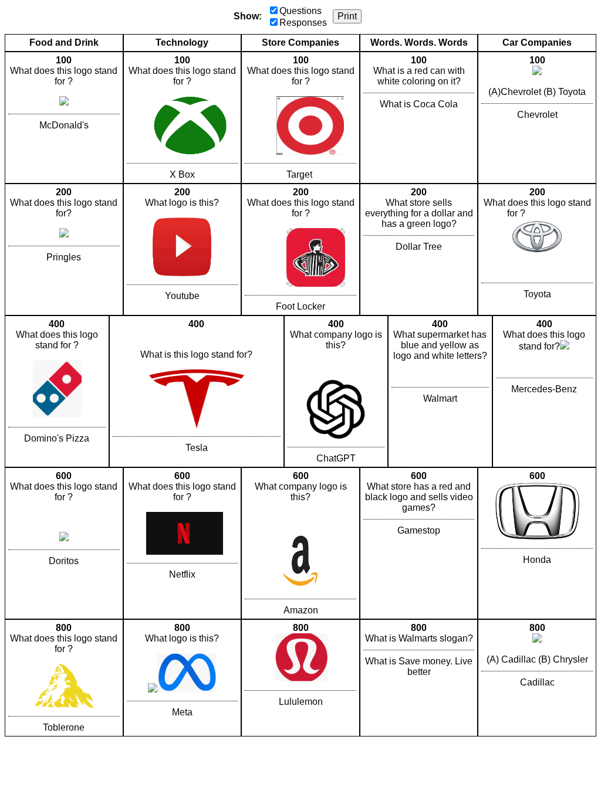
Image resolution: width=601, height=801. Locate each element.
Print (347, 16)
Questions (300, 11)
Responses (303, 23)
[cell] (64, 118)
